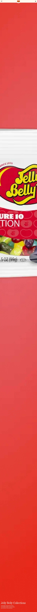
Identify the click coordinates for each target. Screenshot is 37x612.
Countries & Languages (35, 1)
